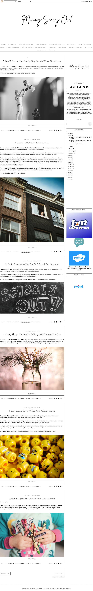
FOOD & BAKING (41, 44)
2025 (69, 133)
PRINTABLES (62, 47)
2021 (69, 160)
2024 (69, 155)
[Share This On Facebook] (54, 130)
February (71, 151)
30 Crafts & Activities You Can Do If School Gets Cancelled (32, 264)
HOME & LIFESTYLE (84, 44)
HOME (3, 44)
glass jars (43, 339)
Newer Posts (5, 573)
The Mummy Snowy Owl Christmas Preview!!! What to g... (80, 141)
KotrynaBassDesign (64, 588)
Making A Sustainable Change (16, 339)
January (71, 153)
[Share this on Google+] (61, 130)
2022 (69, 158)
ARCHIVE (52, 50)
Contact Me (41, 50)
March (71, 148)
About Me (88, 47)
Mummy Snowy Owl (39, 588)
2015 (69, 173)
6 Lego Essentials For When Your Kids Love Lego (32, 411)
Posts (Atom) (61, 577)
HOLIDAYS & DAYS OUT (56, 44)
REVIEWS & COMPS (75, 47)
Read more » (32, 125)
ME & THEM (71, 44)
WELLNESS (52, 47)
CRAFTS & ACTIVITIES (26, 44)
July (70, 135)
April (70, 146)
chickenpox (34, 274)
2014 (69, 175)
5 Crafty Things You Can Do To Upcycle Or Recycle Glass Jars (32, 334)
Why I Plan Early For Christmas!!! (77, 144)
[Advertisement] (79, 194)
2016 (69, 170)
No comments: (36, 130)
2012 (69, 179)
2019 (69, 164)
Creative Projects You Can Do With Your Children (32, 499)
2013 (69, 177)
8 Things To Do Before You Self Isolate (32, 143)
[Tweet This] (59, 130)
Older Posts (59, 573)
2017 (69, 168)
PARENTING (12, 44)
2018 (69, 166)
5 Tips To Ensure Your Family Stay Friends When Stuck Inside (32, 61)
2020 (69, 162)
